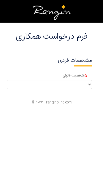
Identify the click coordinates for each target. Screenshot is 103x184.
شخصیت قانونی (73, 75)
